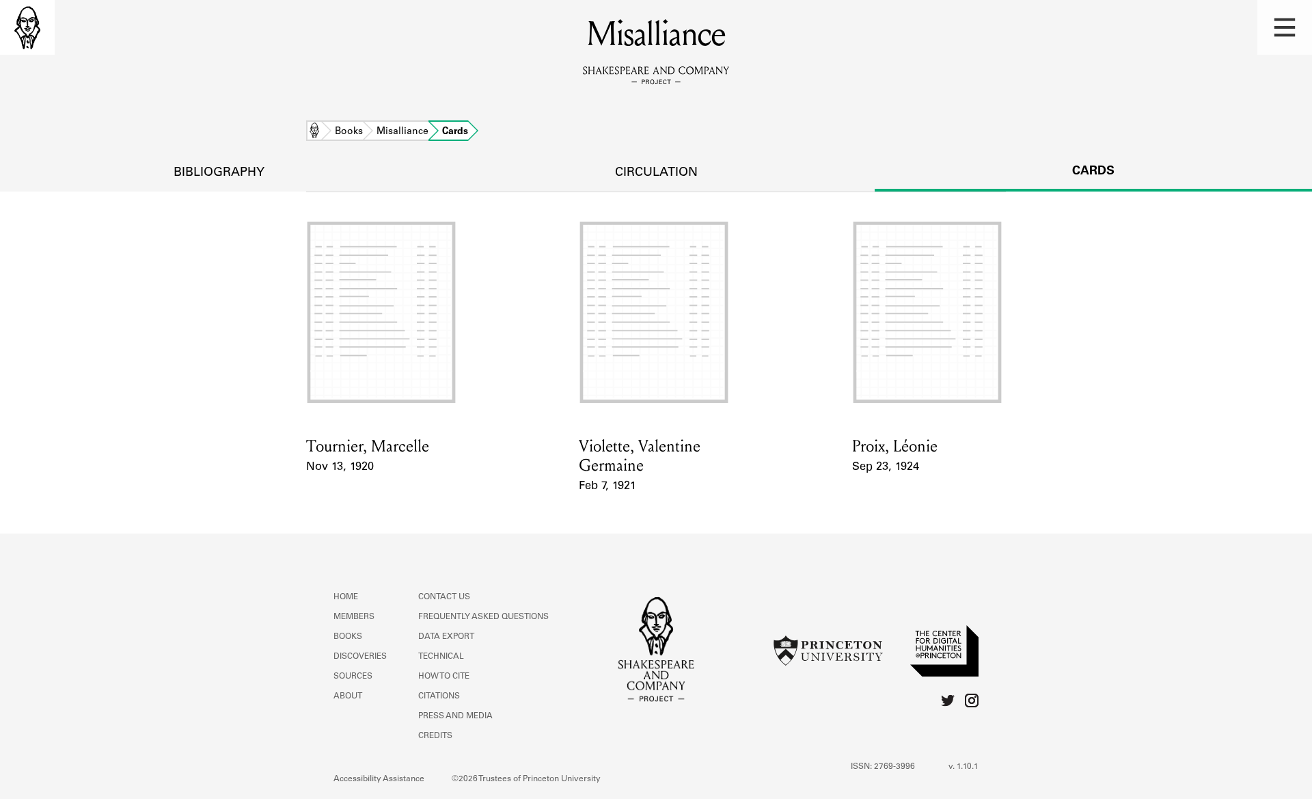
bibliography (219, 173)
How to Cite (443, 676)
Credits (435, 736)
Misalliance (402, 132)
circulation (656, 173)
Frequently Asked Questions (483, 617)
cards (1093, 172)
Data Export (446, 637)
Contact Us (444, 597)
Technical (441, 657)
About (347, 696)
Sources (352, 676)
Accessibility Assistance (378, 779)
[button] (1284, 27)
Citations (439, 696)
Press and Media (455, 716)
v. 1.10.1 (963, 767)
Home (314, 132)
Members (353, 617)
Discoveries (360, 657)
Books (349, 132)
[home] (27, 27)
